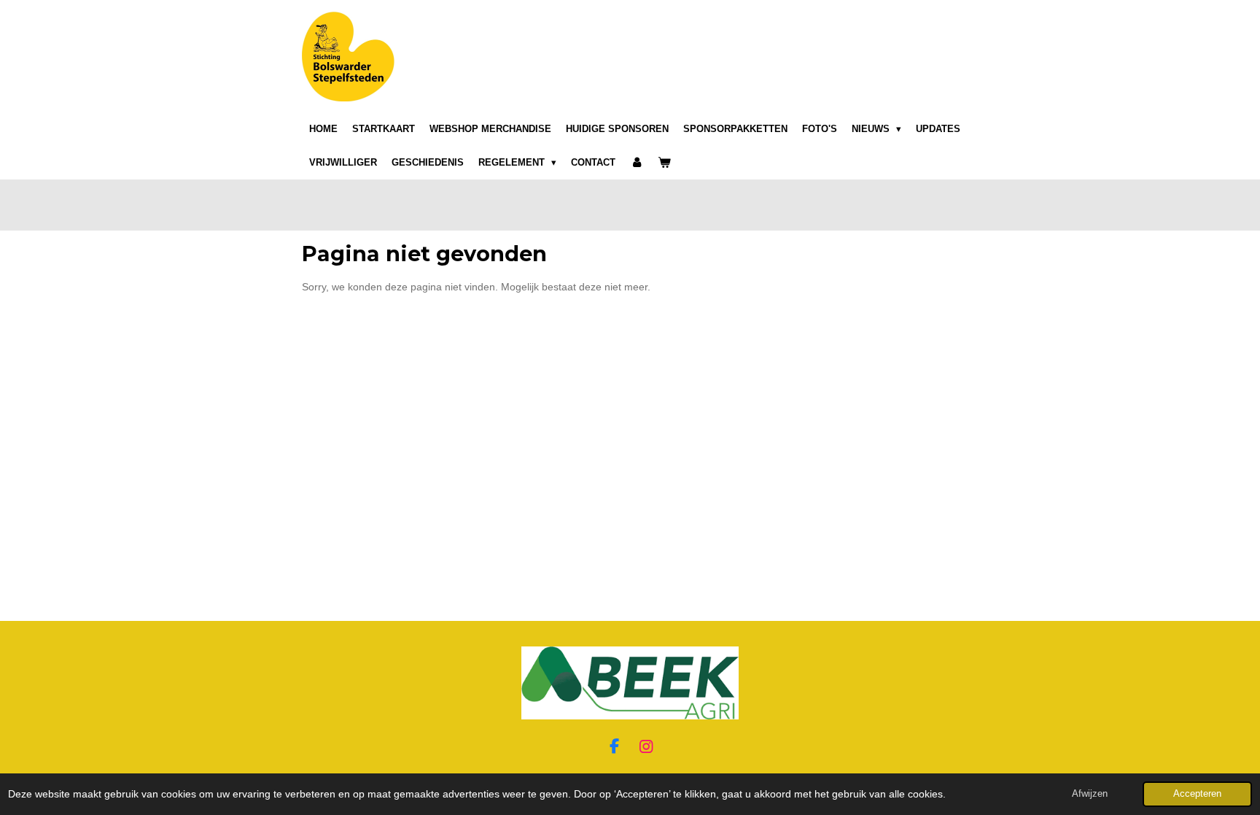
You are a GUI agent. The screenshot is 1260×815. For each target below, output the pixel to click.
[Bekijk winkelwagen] (664, 162)
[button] (945, 659)
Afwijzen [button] (1090, 794)
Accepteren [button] (1197, 794)
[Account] (636, 162)
